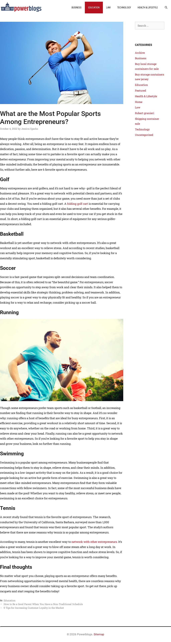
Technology (124, 7)
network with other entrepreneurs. (94, 542)
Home (138, 102)
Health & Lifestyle (148, 7)
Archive (140, 52)
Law (108, 7)
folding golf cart (77, 204)
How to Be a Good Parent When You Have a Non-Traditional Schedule (43, 604)
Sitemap (99, 634)
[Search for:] (149, 25)
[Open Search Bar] (166, 7)
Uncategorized (144, 134)
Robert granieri (144, 113)
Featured (140, 90)
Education (94, 7)
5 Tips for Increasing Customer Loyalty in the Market (34, 607)
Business (76, 7)
